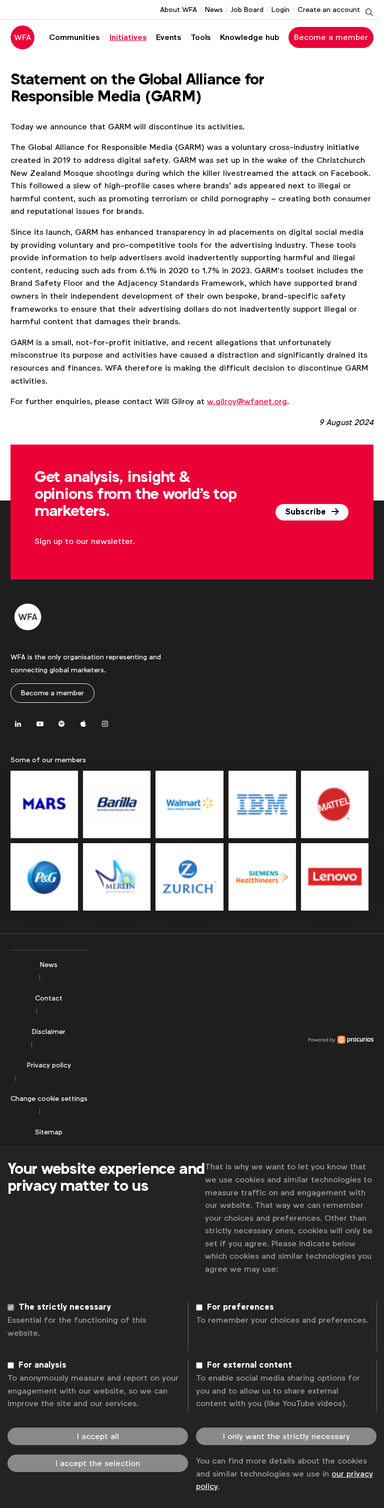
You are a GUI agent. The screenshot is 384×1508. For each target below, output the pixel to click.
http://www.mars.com (44, 804)
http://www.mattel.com (334, 804)
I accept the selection (98, 1463)
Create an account (329, 9)
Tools (200, 37)
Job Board (247, 9)
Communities (74, 37)
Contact (48, 998)
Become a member (331, 37)
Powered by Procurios (231, 1039)
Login (281, 9)
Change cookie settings (49, 1098)
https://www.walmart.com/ (189, 804)
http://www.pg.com (44, 877)
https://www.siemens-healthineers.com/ (262, 877)
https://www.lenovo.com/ (334, 877)
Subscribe (306, 512)
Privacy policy (49, 1065)
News (214, 9)
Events (168, 37)
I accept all (98, 1436)
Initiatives (128, 37)
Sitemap (48, 1132)
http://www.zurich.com (189, 877)
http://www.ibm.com (262, 804)
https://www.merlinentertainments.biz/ (116, 877)
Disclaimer (49, 1031)
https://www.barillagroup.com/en (116, 804)
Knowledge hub (250, 37)
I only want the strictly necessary (286, 1436)
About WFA (178, 9)
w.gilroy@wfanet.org (247, 401)
